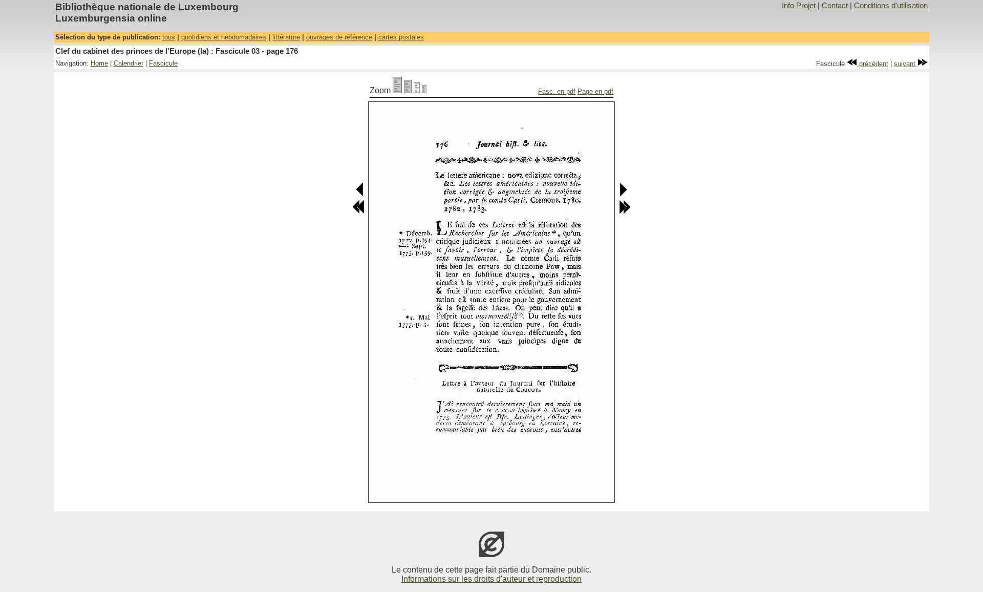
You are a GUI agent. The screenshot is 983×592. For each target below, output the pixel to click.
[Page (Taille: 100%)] (397, 90)
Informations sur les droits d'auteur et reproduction (491, 579)
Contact (835, 6)
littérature (286, 37)
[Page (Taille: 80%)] (408, 90)
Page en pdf (595, 91)
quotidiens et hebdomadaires (223, 37)
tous (168, 37)
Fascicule (163, 63)
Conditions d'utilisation (891, 6)
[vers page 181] (624, 211)
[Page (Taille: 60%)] (417, 90)
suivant (905, 64)
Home (99, 63)
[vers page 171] (358, 211)
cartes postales (401, 37)
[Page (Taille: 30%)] (424, 90)
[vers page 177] (622, 194)
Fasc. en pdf (556, 91)
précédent (872, 64)
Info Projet (799, 6)
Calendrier (128, 63)
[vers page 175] (360, 194)
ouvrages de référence (339, 37)
